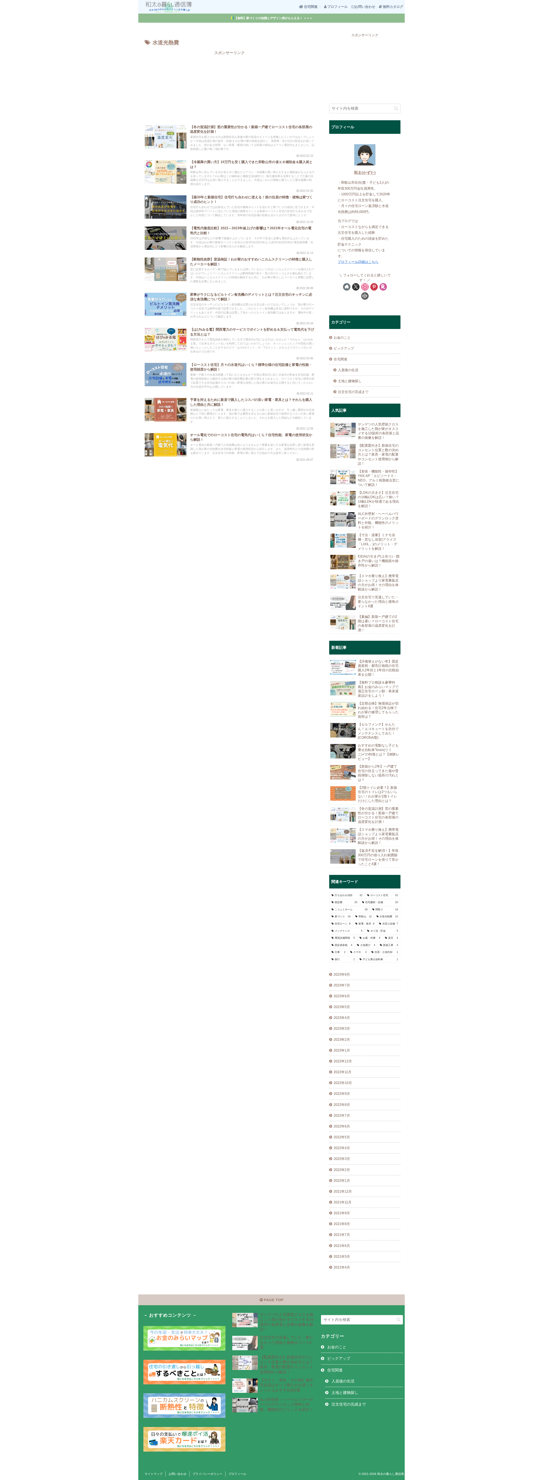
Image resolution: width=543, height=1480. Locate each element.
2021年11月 (342, 1202)
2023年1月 (342, 1050)
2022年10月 (343, 1083)
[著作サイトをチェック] (346, 287)
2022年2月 (342, 1170)
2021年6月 (342, 1246)
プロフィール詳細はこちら (358, 262)
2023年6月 (342, 996)
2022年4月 (342, 1148)
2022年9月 (342, 1093)
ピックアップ (344, 348)
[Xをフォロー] (356, 287)
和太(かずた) (365, 173)
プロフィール (237, 1474)
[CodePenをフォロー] (365, 296)
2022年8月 (342, 1105)
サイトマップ (153, 1474)
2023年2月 (342, 1039)
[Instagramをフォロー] (365, 287)
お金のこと (342, 337)
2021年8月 (342, 1224)
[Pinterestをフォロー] (374, 287)
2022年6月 (342, 1126)
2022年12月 (343, 1061)
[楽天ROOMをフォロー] (383, 287)
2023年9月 (342, 974)
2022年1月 (342, 1180)
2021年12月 (343, 1191)
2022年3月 (342, 1159)
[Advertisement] (229, 86)
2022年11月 (342, 1072)
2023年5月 (342, 1007)
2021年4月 (342, 1267)
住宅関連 (340, 359)
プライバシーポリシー (207, 1474)
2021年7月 (342, 1235)
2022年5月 (342, 1137)
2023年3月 (342, 1028)
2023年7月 (342, 985)
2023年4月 (342, 1018)
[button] (396, 108)
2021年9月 (342, 1213)
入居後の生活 (348, 370)
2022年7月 (342, 1115)
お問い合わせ (177, 1474)
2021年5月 (342, 1256)
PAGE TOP (273, 1300)
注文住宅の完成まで (353, 392)
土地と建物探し (350, 381)
